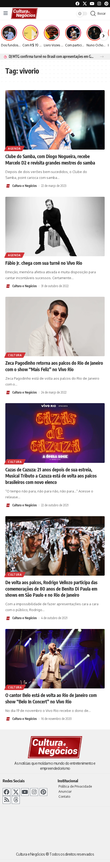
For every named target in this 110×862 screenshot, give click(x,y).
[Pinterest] (106, 3)
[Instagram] (34, 792)
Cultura (15, 355)
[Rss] (6, 800)
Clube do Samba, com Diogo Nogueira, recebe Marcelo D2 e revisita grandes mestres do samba (50, 159)
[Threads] (15, 800)
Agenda (14, 148)
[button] (102, 56)
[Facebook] (77, 3)
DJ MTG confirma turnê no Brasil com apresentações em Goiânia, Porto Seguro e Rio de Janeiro (51, 56)
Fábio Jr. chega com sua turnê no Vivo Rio (43, 263)
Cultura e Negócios (24, 186)
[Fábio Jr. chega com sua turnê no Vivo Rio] (55, 226)
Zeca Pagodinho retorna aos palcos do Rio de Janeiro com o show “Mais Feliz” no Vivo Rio (54, 366)
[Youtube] (92, 3)
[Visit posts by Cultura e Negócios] (8, 186)
